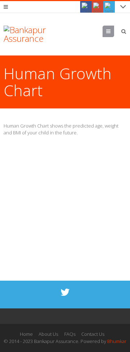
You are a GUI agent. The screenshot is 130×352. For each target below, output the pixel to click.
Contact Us (92, 334)
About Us (48, 334)
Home (26, 334)
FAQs (69, 334)
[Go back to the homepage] (29, 34)
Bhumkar (116, 341)
